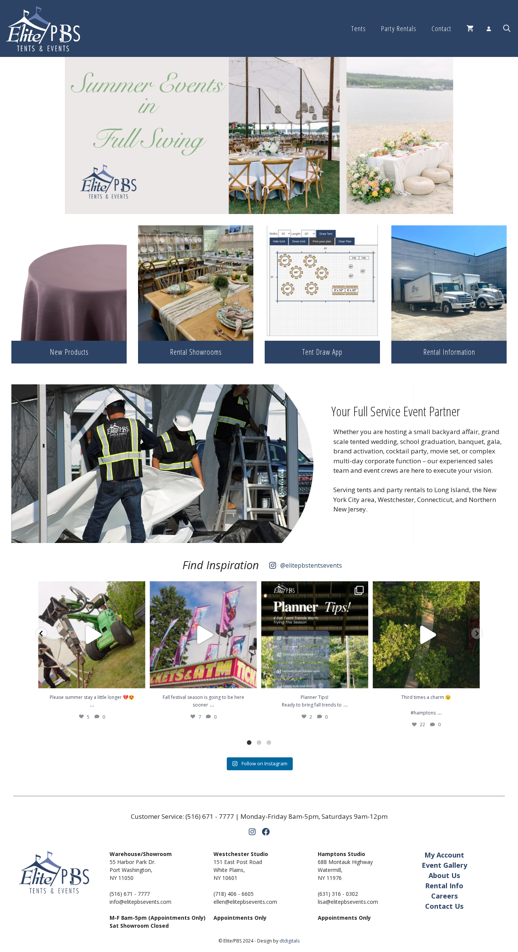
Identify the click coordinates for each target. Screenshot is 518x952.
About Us (444, 875)
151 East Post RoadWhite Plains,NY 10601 (237, 869)
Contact (441, 28)
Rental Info (444, 885)
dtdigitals (289, 941)
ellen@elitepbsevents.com (245, 901)
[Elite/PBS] (43, 28)
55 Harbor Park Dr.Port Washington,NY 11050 (132, 869)
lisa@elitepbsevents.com (348, 901)
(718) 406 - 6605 (233, 893)
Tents (358, 28)
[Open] (91, 634)
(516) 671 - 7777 (209, 816)
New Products (69, 352)
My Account (444, 854)
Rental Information (449, 352)
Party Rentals (398, 28)
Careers (444, 895)
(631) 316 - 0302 (338, 893)
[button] (507, 28)
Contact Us (444, 906)
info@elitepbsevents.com (140, 901)
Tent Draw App (322, 352)
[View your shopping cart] (470, 28)
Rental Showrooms (196, 352)
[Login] (488, 28)
